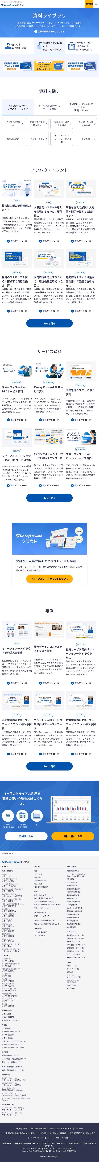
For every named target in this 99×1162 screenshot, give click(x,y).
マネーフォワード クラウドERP (13, 1047)
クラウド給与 (6, 975)
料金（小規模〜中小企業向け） (45, 901)
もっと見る (49, 323)
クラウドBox (11, 945)
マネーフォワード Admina (11, 1044)
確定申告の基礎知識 (74, 889)
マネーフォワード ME (74, 976)
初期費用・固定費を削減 (61, 123)
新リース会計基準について (11, 1062)
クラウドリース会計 (10, 885)
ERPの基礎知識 (72, 882)
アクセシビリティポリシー (41, 1137)
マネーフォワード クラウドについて (49, 578)
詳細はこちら (26, 836)
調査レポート (71, 972)
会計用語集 (70, 879)
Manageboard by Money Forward (14, 1094)
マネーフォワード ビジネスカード (14, 1041)
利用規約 (79, 1128)
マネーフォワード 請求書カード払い (14, 1079)
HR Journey (71, 988)
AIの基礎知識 (71, 927)
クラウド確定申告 (13, 890)
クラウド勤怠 (11, 965)
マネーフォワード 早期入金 (11, 1084)
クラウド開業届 (7, 1038)
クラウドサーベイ (10, 1000)
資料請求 (89, 4)
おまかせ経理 (6, 1014)
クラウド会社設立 (8, 1035)
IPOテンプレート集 (73, 954)
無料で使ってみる (73, 836)
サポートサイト (39, 874)
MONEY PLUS (73, 981)
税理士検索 (38, 884)
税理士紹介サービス (41, 880)
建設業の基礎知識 (73, 917)
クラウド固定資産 (8, 930)
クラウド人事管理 (8, 960)
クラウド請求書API (41, 932)
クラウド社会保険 (8, 985)
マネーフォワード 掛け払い (11, 950)
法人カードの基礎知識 (74, 908)
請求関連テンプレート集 (75, 935)
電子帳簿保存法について (10, 1056)
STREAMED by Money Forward (12, 1089)
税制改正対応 (13, 138)
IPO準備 (86, 138)
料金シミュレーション (42, 908)
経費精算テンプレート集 (75, 938)
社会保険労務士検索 (41, 887)
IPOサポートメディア (41, 916)
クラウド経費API (40, 935)
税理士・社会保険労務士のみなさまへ (47, 924)
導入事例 (37, 877)
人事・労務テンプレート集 (76, 945)
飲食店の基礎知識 (73, 914)
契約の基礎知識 (72, 898)
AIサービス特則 (62, 1137)
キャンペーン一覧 (73, 969)
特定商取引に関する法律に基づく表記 (19, 1133)
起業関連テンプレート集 (75, 951)
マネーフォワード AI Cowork (13, 1109)
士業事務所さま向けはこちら (51, 31)
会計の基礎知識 (72, 886)
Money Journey (72, 985)
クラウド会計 (6, 875)
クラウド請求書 (13, 900)
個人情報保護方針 (38, 1128)
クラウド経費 (7, 920)
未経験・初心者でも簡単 (86, 123)
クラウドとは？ (37, 138)
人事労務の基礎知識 (74, 892)
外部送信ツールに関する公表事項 (52, 1133)
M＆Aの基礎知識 (72, 921)
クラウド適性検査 (13, 123)
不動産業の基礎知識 (74, 924)
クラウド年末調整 (8, 980)
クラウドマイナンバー (10, 990)
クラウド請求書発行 (13, 905)
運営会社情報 (21, 1128)
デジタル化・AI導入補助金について (14, 1059)
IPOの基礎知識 (72, 905)
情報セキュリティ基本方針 (60, 1128)
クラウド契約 (6, 1028)
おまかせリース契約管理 (10, 1020)
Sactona (16, 1099)
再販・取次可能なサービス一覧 (13, 1070)
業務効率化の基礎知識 (74, 911)
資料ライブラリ (72, 966)
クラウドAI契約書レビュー (11, 1031)
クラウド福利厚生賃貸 (10, 995)
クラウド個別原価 (8, 935)
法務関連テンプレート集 (75, 948)
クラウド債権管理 (10, 915)
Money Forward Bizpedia (77, 875)
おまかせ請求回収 (8, 1017)
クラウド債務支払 (8, 925)
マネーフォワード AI (12, 1114)
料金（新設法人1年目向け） (44, 898)
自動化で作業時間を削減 (37, 123)
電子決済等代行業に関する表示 (82, 1133)
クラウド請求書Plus (9, 910)
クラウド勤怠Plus (11, 970)
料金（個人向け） (40, 895)
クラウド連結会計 (8, 940)
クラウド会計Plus (9, 880)
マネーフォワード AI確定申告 (12, 895)
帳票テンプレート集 (74, 942)
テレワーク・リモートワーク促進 (61, 139)
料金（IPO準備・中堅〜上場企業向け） (48, 905)
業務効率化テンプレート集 (76, 958)
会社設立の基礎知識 (74, 901)
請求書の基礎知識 (73, 895)
